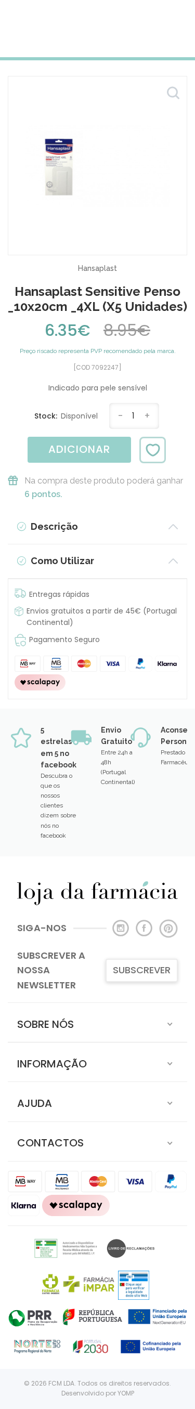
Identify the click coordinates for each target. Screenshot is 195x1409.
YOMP (126, 1393)
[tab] (97, 1022)
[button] (97, 1022)
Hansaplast (97, 268)
